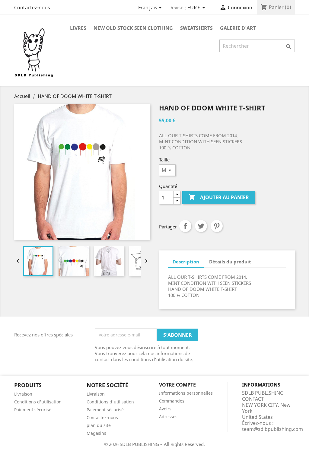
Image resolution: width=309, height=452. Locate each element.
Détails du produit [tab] (230, 262)
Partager (185, 226)
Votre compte (177, 384)
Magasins (96, 433)
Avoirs (165, 409)
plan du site (99, 425)
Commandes (171, 401)
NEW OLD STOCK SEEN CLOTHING (133, 28)
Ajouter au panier (219, 197)
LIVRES (78, 28)
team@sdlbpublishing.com (272, 429)
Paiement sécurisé (32, 409)
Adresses (168, 416)
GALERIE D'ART (238, 28)
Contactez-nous (32, 7)
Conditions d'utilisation (38, 402)
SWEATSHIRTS (196, 28)
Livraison (23, 394)
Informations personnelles (186, 393)
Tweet (201, 226)
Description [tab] (186, 262)
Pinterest (217, 226)
